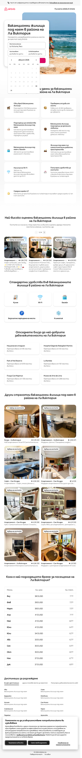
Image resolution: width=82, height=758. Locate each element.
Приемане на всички (16, 743)
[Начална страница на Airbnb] (9, 9)
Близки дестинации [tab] (11, 683)
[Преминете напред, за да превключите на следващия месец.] (36, 60)
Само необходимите (39, 743)
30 (36, 86)
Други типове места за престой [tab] (35, 683)
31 (11, 90)
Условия (48, 754)
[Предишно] (36, 232)
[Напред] (44, 232)
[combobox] (27, 46)
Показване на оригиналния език (61, 3)
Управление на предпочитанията (63, 744)
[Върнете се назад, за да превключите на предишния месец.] (11, 60)
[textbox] (17, 54)
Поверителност (36, 754)
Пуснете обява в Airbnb (65, 9)
